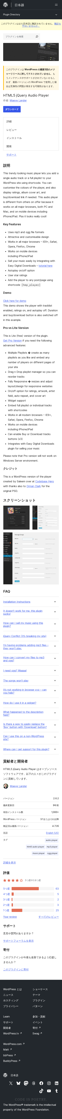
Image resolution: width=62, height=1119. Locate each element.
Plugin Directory (11, 14)
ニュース (8, 994)
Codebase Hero (44, 481)
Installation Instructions (16, 601)
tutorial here (45, 265)
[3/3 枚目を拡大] (54, 536)
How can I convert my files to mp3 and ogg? (23, 659)
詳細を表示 (9, 862)
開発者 (7, 1027)
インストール (14, 138)
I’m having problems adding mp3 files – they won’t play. (25, 647)
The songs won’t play (15, 680)
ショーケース (40, 989)
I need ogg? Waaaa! (15, 670)
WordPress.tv (12, 1033)
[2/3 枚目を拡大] (54, 509)
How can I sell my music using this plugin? (23, 625)
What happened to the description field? (23, 713)
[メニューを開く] (57, 5)
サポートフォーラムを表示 (18, 940)
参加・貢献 (39, 1016)
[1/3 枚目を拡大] (25, 509)
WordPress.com (14, 1044)
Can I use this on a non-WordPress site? (23, 738)
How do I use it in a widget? (19, 702)
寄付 (37, 1027)
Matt (7, 1049)
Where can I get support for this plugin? (26, 749)
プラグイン (39, 1000)
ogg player (52, 853)
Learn (6, 1016)
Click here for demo (14, 300)
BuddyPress (12, 1060)
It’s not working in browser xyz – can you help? (25, 691)
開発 (9, 146)
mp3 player (52, 847)
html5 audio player (35, 847)
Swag (37, 1033)
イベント (38, 1022)
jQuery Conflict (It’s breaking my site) (24, 636)
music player (39, 853)
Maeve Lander (18, 100)
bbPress (9, 1055)
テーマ (36, 994)
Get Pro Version (12, 340)
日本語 (14, 1075)
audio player (52, 840)
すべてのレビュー (48, 916)
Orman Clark (34, 486)
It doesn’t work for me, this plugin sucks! (22, 612)
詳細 (9, 121)
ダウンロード (12, 109)
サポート (11, 154)
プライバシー (10, 1006)
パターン (38, 1006)
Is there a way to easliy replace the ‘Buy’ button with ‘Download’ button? (25, 726)
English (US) (52, 832)
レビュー (12, 129)
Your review (10, 916)
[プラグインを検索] (37, 36)
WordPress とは (12, 989)
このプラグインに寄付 (16, 969)
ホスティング (10, 1000)
